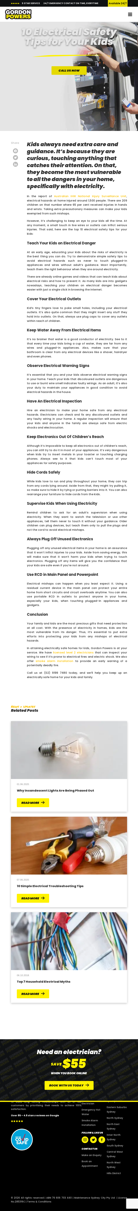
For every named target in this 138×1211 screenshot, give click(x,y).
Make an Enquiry (91, 1155)
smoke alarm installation (54, 661)
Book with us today (66, 1085)
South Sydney (115, 1145)
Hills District (114, 1173)
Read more (30, 803)
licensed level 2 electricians (73, 652)
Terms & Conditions (39, 1201)
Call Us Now (69, 70)
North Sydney (115, 1118)
